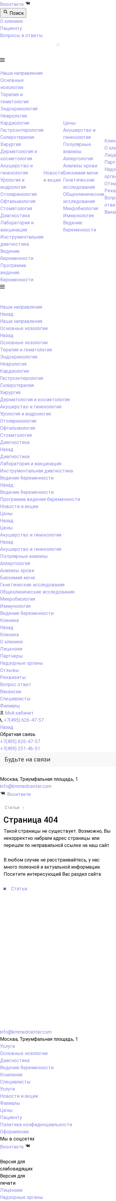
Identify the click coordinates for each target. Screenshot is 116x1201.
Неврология (13, 116)
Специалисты (15, 1082)
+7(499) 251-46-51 (20, 748)
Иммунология (78, 215)
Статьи (19, 888)
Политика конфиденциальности (36, 1124)
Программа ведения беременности (16, 273)
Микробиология (80, 208)
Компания (11, 1075)
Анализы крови (80, 166)
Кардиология (14, 123)
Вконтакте (12, 4)
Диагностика (15, 215)
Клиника (9, 634)
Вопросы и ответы (21, 35)
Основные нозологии (24, 342)
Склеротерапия (17, 137)
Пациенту (11, 28)
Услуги (7, 1046)
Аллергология (78, 158)
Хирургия (10, 144)
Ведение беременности (27, 492)
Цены (69, 123)
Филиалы (10, 1103)
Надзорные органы (21, 1197)
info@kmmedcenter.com (25, 786)
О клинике (11, 21)
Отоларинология (18, 194)
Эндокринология (18, 109)
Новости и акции (19, 1096)
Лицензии (11, 1190)
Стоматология (16, 208)
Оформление (14, 1132)
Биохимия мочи (80, 173)
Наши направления (21, 73)
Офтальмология (17, 201)
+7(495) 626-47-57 (20, 741)
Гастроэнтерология (21, 130)
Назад (6, 314)
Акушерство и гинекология (30, 549)
